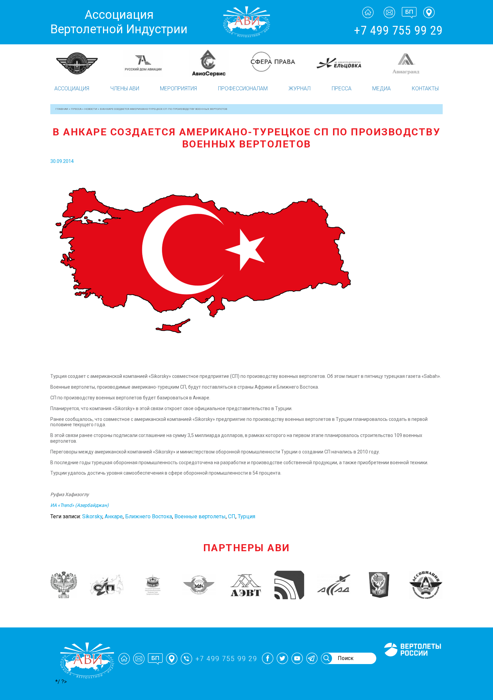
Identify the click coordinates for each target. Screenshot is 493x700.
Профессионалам (243, 88)
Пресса (341, 88)
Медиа (381, 88)
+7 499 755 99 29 (398, 31)
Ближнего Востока (148, 516)
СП (231, 516)
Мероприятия (178, 88)
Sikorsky (92, 516)
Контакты (425, 88)
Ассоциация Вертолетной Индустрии (118, 22)
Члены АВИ (124, 88)
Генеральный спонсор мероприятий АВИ (412, 664)
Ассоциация (71, 88)
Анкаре (114, 516)
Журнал (299, 88)
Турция (246, 516)
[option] (83, 60)
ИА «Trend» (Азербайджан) (79, 505)
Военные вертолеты (200, 516)
